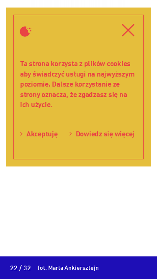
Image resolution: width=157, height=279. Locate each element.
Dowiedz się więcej (105, 133)
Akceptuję (42, 133)
